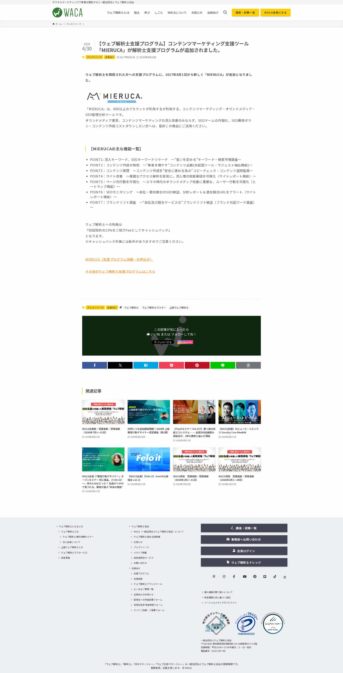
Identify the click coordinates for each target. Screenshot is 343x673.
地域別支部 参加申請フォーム (148, 604)
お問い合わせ (140, 562)
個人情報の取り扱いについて (218, 592)
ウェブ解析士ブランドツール (148, 583)
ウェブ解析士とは (70, 531)
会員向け (109, 57)
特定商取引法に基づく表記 (217, 597)
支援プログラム (141, 573)
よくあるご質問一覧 (143, 589)
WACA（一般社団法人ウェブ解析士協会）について (159, 531)
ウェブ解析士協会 (140, 526)
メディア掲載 (140, 552)
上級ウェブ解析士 (179, 307)
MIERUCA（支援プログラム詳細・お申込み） (119, 259)
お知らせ (138, 542)
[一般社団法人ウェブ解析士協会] (67, 12)
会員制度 (138, 578)
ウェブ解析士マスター (154, 307)
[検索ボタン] (225, 12)
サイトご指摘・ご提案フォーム (149, 610)
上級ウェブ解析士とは (72, 547)
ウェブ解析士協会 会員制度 (147, 536)
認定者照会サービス (143, 557)
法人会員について (71, 542)
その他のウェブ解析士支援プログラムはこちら (120, 271)
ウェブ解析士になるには (71, 526)
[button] (94, 365)
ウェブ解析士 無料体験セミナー (78, 536)
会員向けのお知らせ (143, 594)
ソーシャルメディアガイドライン (220, 602)
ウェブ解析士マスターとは (74, 552)
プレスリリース (94, 57)
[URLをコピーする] (248, 365)
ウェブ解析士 (131, 307)
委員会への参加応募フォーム (148, 599)
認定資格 (65, 557)
